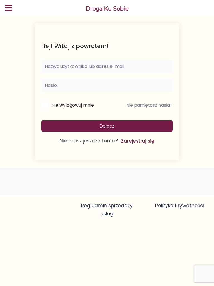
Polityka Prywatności (179, 205)
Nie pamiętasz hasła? (149, 105)
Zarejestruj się (137, 141)
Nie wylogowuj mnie (73, 105)
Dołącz (107, 126)
